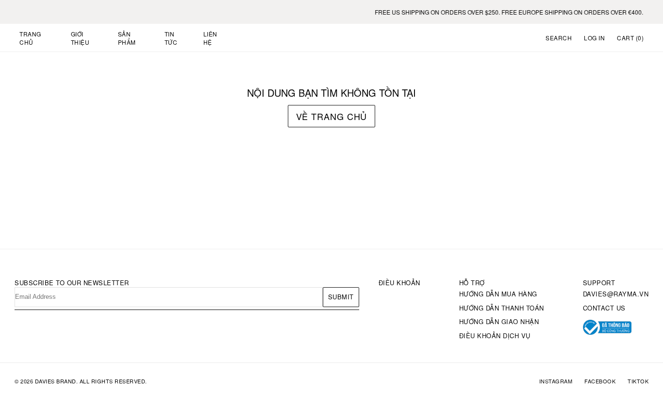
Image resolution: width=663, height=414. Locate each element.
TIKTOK (638, 381)
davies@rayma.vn (616, 293)
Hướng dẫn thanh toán (501, 307)
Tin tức (171, 38)
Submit (341, 296)
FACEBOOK (599, 381)
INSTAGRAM (556, 381)
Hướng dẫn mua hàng (498, 293)
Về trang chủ (331, 116)
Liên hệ (210, 38)
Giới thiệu (80, 38)
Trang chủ (30, 38)
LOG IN (594, 38)
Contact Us (604, 307)
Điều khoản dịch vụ (494, 335)
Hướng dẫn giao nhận (499, 321)
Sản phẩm (127, 38)
